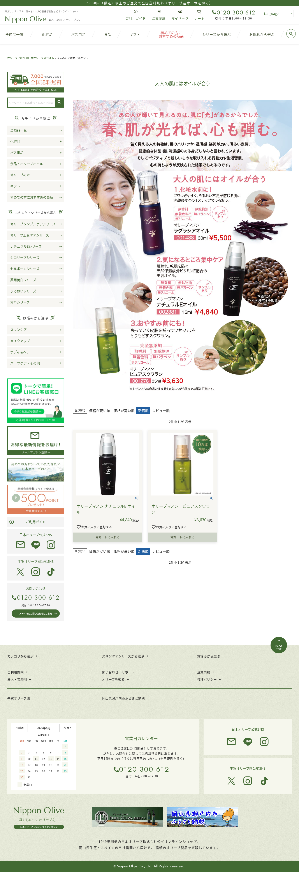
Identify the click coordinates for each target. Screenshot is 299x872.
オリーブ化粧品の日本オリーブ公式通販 (30, 58)
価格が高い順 (124, 410)
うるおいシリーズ (23, 291)
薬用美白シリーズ (23, 279)
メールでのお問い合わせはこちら (35, 613)
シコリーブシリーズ (24, 257)
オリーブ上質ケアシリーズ (29, 235)
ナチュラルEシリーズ (26, 246)
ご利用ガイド (36, 521)
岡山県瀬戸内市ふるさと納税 (123, 698)
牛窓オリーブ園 (18, 698)
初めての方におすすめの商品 (31, 197)
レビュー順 (161, 410)
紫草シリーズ (20, 302)
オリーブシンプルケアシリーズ (33, 224)
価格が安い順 (99, 410)
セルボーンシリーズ (24, 268)
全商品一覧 (18, 130)
